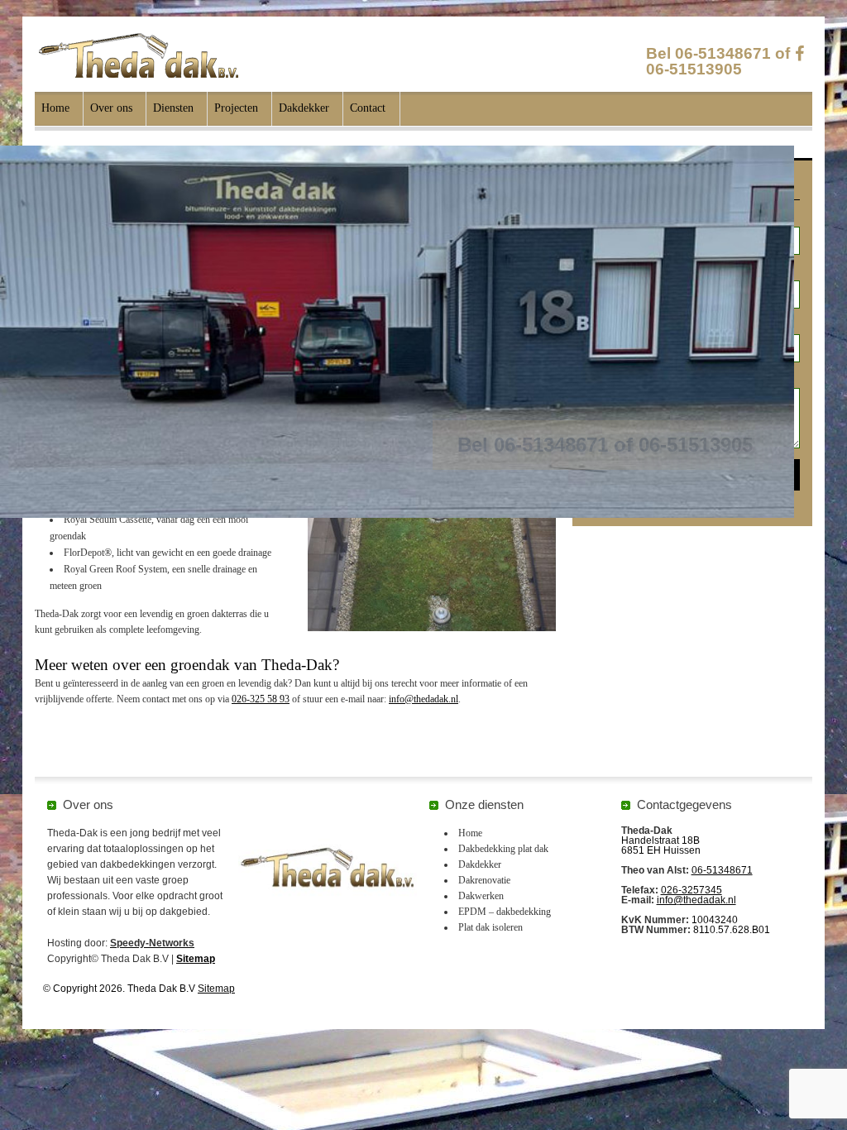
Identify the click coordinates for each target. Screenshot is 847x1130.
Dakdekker (304, 108)
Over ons (111, 108)
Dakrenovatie (484, 880)
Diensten (173, 108)
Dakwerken (481, 896)
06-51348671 (722, 870)
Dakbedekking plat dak (503, 849)
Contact (367, 108)
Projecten (236, 108)
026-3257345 (691, 890)
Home (55, 108)
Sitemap (195, 959)
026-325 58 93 (261, 699)
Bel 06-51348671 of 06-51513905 (718, 61)
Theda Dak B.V (138, 55)
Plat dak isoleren (490, 927)
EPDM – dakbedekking (504, 911)
